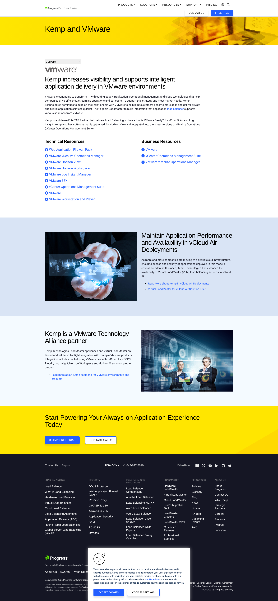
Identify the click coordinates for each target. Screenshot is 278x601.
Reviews (220, 519)
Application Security (101, 516)
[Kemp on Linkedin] (216, 466)
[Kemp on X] (203, 466)
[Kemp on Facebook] (197, 466)
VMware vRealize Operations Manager (76, 156)
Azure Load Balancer (139, 513)
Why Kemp (221, 500)
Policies (196, 486)
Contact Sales (100, 440)
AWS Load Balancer (138, 508)
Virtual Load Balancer (58, 502)
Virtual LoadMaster (175, 494)
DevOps (94, 533)
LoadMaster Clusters (171, 515)
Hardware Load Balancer (60, 497)
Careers (219, 513)
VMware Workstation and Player (72, 199)
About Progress (220, 487)
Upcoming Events (198, 520)
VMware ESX (58, 181)
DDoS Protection (99, 486)
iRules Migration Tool (174, 507)
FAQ (194, 527)
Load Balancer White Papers (139, 528)
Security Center (204, 583)
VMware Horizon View (65, 162)
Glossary (197, 491)
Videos (196, 508)
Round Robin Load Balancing (62, 524)
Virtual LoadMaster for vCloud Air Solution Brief (177, 289)
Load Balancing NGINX (140, 502)
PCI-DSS (94, 527)
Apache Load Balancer (140, 497)
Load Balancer (54, 486)
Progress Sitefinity (224, 589)
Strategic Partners (220, 507)
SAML (92, 522)
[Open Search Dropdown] (228, 5)
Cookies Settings (143, 592)
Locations (220, 530)
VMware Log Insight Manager (70, 174)
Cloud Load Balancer (57, 508)
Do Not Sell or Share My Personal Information (210, 586)
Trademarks (87, 587)
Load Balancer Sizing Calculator (139, 537)
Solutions (147, 4)
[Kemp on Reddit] (229, 466)
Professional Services (171, 537)
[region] (139, 574)
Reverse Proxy (98, 500)
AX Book (197, 513)
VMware (55, 193)
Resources (170, 4)
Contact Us (196, 13)
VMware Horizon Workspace (69, 168)
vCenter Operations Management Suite (76, 187)
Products (125, 4)
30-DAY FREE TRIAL (62, 440)
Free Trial (222, 13)
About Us (51, 571)
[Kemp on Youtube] (210, 466)
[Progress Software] (56, 558)
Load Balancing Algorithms (61, 513)
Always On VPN (98, 511)
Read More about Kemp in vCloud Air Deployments (178, 283)
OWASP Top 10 (98, 505)
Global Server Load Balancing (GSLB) (63, 531)
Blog (194, 497)
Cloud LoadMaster (175, 500)
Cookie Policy (152, 579)
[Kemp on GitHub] (223, 466)
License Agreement (223, 583)
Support (192, 4)
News (195, 502)
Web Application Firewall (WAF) (104, 493)
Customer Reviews (170, 529)
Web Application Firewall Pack (70, 149)
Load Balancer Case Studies (138, 520)
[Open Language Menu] (223, 5)
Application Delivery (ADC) (61, 519)
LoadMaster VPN (174, 522)
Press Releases (83, 571)
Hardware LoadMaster (171, 487)
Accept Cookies (109, 592)
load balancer (175, 109)
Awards (219, 524)
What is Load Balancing (59, 491)
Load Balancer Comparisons (135, 490)
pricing (211, 5)
